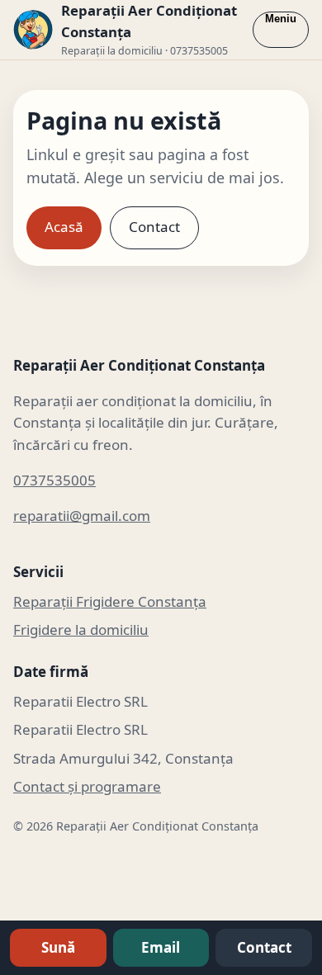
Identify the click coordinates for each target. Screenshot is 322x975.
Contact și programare (87, 786)
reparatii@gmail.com (81, 515)
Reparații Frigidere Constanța (109, 601)
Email (160, 947)
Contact (154, 226)
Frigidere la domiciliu (81, 629)
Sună (58, 947)
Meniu (280, 18)
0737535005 (54, 480)
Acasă (64, 226)
